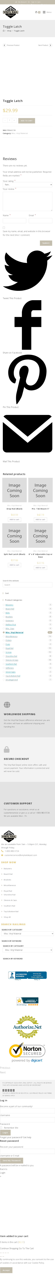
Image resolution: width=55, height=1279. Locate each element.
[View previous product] (4, 45)
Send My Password (12, 1160)
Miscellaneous (12, 636)
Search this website (11, 581)
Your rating (9, 181)
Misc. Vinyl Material (20, 133)
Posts (8, 644)
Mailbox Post (11, 624)
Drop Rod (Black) (14, 509)
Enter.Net (36, 1085)
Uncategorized (12, 679)
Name (7, 215)
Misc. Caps (10, 628)
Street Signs (10, 672)
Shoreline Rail (11, 656)
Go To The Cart (26, 1248)
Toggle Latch (19, 31)
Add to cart (26, 121)
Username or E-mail (9, 1155)
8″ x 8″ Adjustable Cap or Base (40, 555)
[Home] (4, 31)
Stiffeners (10, 668)
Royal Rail (9, 648)
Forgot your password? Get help (15, 1137)
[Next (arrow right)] (3, 1256)
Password (5, 1124)
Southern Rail (11, 664)
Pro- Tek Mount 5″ (40, 509)
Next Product (43, 45)
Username (5, 1115)
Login (5, 1132)
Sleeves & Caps (12, 660)
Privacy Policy (38, 1093)
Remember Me (10, 1127)
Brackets (9, 616)
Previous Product (13, 45)
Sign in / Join (36, 2)
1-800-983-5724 (43, 813)
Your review (9, 188)
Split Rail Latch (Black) (14, 554)
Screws (9, 652)
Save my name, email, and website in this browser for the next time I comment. (26, 233)
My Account (22, 2)
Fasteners (10, 620)
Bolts (8, 613)
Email (32, 215)
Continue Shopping (9, 1248)
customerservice (11, 813)
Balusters (9, 605)
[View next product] (50, 45)
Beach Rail (10, 609)
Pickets (9, 640)
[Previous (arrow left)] (1, 1256)
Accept (6, 1270)
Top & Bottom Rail (13, 676)
